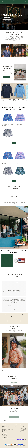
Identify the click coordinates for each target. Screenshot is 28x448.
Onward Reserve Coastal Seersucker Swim (6, 139)
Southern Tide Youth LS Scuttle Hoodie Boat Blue (18, 99)
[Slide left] (12, 60)
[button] (2, 2)
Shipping (11, 411)
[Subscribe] (20, 321)
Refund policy (20, 445)
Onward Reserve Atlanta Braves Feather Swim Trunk (7, 124)
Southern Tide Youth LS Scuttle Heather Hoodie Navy (6, 99)
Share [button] (5, 420)
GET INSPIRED (6, 77)
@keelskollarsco (11, 330)
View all (14, 181)
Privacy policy (16, 445)
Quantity (14, 412)
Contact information (24, 446)
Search (9, 426)
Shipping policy (24, 445)
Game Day (14, 57)
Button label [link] (14, 382)
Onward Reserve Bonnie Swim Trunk (18, 124)
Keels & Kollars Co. (8, 445)
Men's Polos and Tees (4, 57)
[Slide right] (15, 60)
